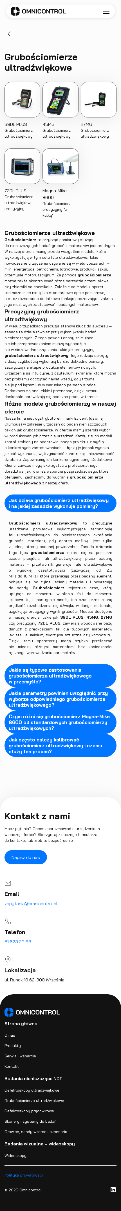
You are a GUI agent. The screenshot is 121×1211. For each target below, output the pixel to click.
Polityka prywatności (24, 1175)
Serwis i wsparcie (20, 1056)
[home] (38, 11)
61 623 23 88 (18, 941)
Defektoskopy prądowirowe (29, 1110)
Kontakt (12, 1066)
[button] (105, 11)
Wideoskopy (15, 1155)
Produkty (13, 1045)
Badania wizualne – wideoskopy (40, 1144)
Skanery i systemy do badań (31, 1121)
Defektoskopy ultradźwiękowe (32, 1090)
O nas (10, 1035)
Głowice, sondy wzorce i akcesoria (36, 1131)
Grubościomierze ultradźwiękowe (34, 1100)
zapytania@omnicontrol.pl (31, 903)
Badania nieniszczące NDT (33, 1078)
